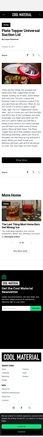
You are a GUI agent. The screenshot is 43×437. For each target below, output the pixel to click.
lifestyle (5, 373)
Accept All (21, 426)
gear (4, 369)
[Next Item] (31, 242)
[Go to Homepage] (22, 15)
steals (4, 380)
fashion (25, 369)
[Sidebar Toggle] (3, 15)
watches (5, 376)
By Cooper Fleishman (10, 39)
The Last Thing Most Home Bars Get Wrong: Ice (21, 226)
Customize (21, 432)
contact (5, 400)
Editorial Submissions (11, 393)
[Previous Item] (11, 242)
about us (5, 389)
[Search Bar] (40, 14)
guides (25, 376)
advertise (6, 396)
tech (24, 373)
